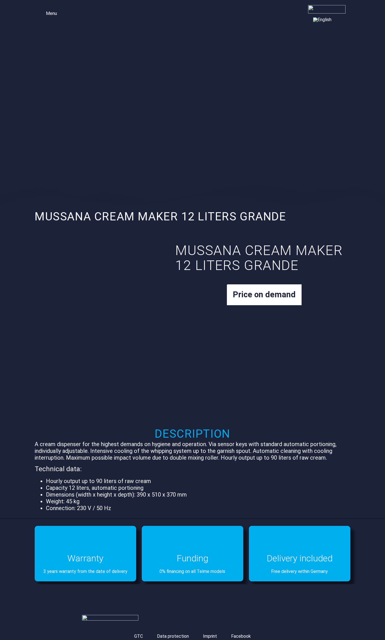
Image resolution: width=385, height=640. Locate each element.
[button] (47, 13)
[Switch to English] (322, 20)
